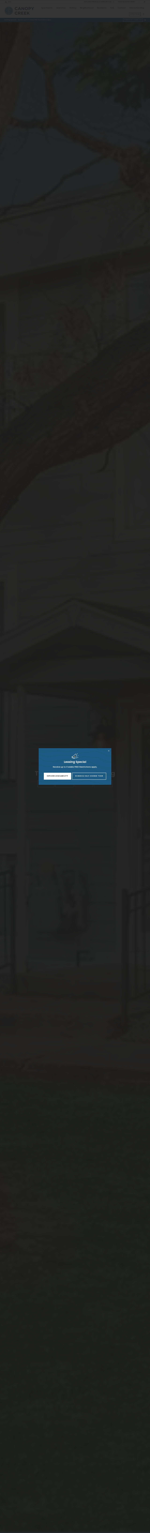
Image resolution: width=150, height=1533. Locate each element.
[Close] (108, 750)
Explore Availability (57, 776)
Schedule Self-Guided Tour (89, 776)
